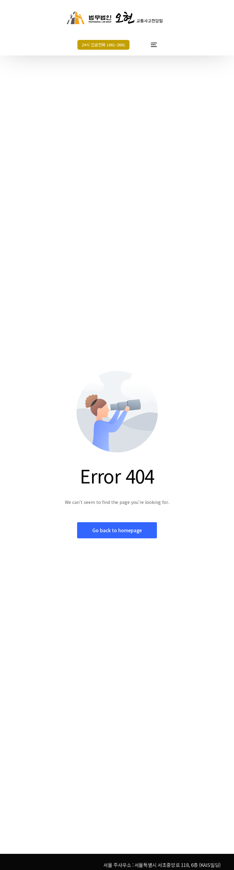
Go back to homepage (117, 530)
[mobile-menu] (148, 44)
